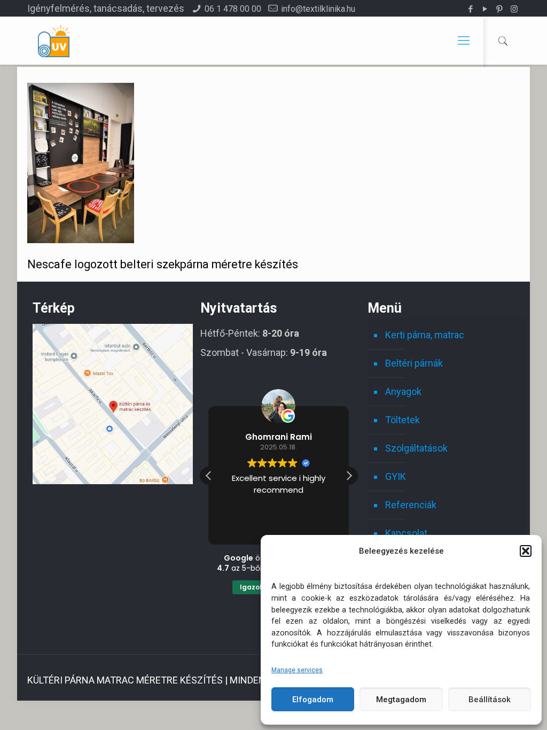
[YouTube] (485, 9)
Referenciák (410, 504)
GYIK (395, 476)
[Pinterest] (499, 9)
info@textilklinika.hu (318, 9)
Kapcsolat (406, 533)
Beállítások (489, 699)
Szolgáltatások (416, 448)
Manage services (297, 670)
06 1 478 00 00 (233, 9)
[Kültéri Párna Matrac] (113, 480)
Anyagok (403, 391)
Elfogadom (312, 699)
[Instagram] (514, 9)
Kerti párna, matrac (424, 334)
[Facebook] (470, 9)
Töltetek (402, 419)
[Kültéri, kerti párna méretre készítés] (53, 41)
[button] (525, 551)
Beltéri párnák (414, 363)
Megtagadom (401, 699)
